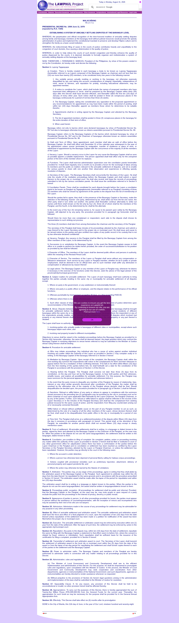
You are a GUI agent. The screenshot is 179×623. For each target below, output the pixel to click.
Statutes (51, 12)
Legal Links (133, 12)
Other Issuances (89, 12)
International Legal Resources (117, 12)
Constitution (42, 12)
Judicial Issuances (76, 12)
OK (92, 320)
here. (98, 312)
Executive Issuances (62, 12)
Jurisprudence (101, 12)
